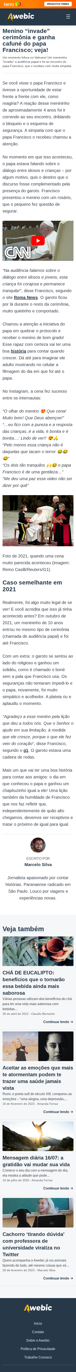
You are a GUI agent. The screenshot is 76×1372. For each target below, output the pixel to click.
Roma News (26, 297)
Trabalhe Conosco (38, 1357)
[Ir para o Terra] (12, 4)
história (18, 351)
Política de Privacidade (38, 1349)
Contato (38, 1332)
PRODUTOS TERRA (58, 4)
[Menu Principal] (68, 17)
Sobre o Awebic (38, 1340)
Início (38, 1323)
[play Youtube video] (38, 241)
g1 (25, 750)
